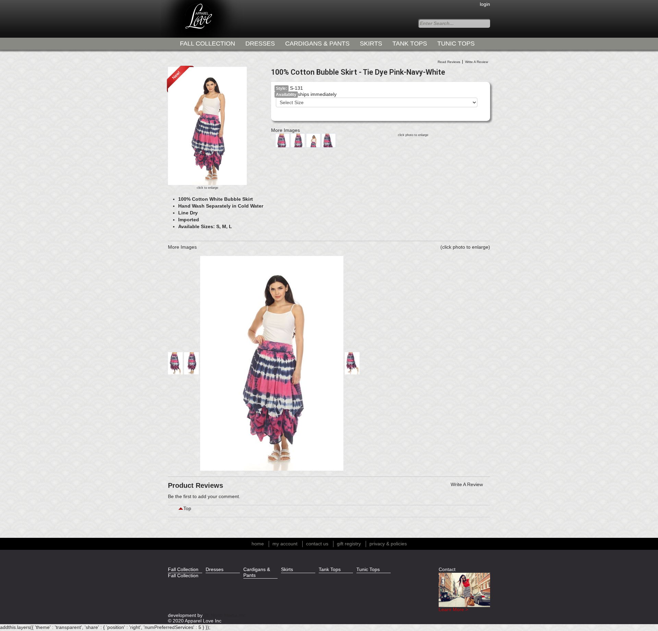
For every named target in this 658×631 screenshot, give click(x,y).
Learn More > (453, 609)
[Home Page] (186, 18)
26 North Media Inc (224, 615)
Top (187, 508)
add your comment (218, 496)
